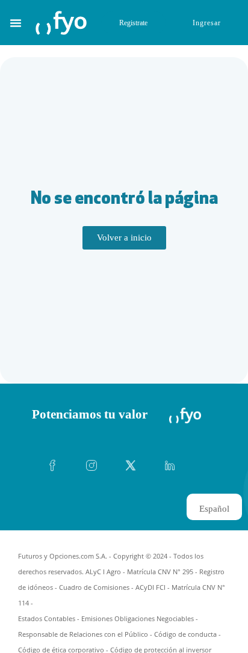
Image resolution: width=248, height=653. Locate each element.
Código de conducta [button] (185, 634)
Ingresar (207, 23)
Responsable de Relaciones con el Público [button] (83, 634)
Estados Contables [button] (46, 618)
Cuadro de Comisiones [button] (94, 587)
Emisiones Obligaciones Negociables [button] (137, 618)
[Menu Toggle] (16, 23)
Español (214, 509)
